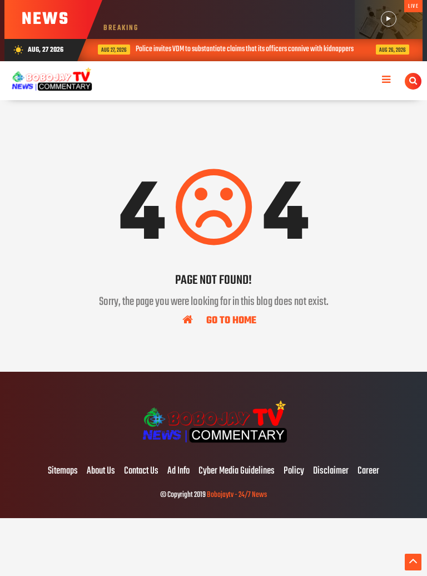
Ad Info (178, 471)
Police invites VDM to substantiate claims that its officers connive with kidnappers (243, 49)
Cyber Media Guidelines (236, 471)
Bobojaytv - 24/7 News (237, 495)
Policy (294, 471)
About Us (101, 471)
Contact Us (141, 471)
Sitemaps (63, 471)
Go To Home (230, 320)
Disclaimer (331, 471)
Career (368, 471)
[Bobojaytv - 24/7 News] (213, 448)
